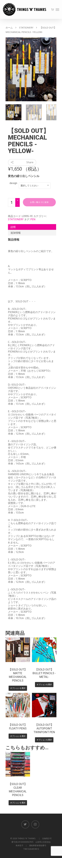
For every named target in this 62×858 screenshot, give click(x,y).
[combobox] (35, 185)
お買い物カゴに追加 (39, 202)
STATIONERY (26, 27)
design (13, 183)
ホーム (9, 27)
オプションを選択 (17, 688)
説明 (13, 227)
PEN (32, 219)
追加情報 (15, 232)
